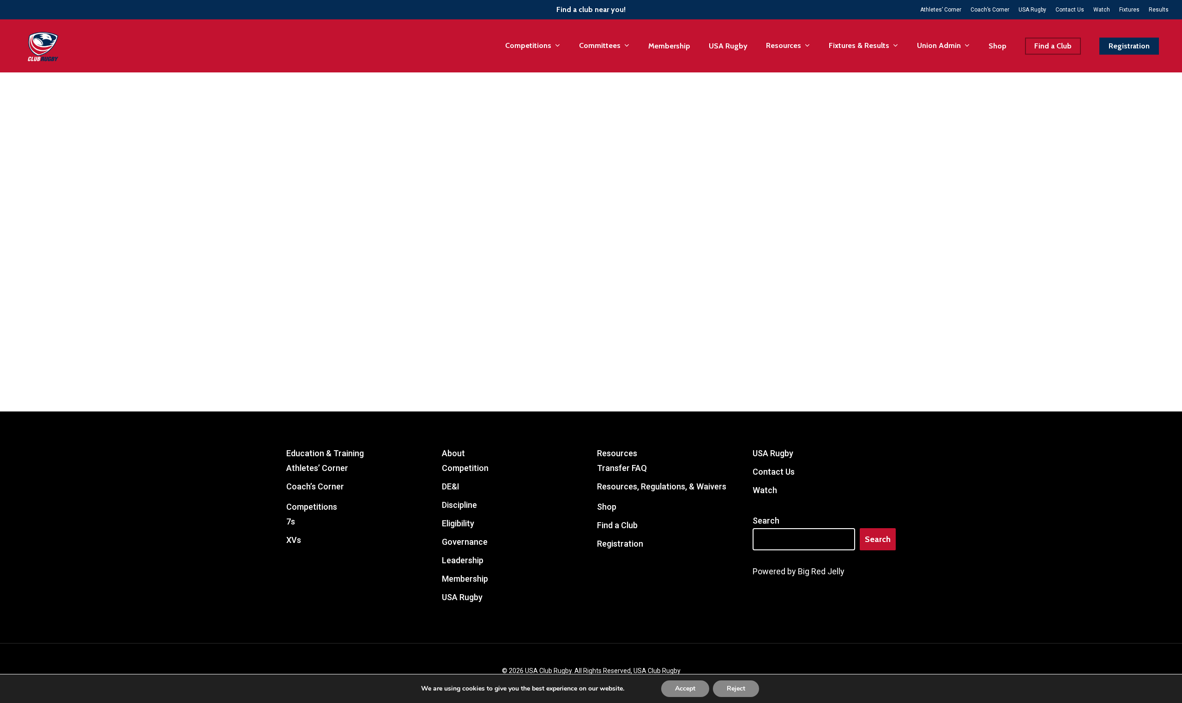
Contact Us (774, 472)
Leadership (462, 560)
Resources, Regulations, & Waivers (661, 486)
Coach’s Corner (315, 486)
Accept (685, 688)
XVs (293, 540)
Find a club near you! (591, 9)
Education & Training (325, 453)
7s (290, 521)
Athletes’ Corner (317, 468)
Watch (765, 490)
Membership (465, 579)
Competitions (311, 507)
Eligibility (458, 523)
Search (766, 520)
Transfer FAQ (622, 468)
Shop (606, 507)
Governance (465, 542)
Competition (465, 468)
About (453, 453)
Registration (620, 543)
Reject (736, 688)
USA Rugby (462, 597)
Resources (617, 453)
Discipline (459, 505)
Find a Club (617, 525)
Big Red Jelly (821, 571)
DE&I (450, 486)
